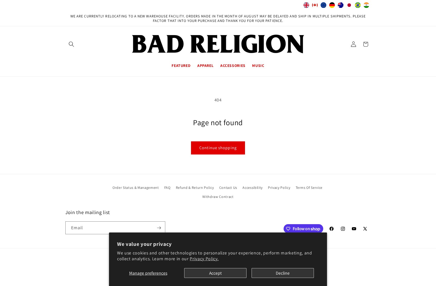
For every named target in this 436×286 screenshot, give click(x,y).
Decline (283, 273)
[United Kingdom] (306, 6)
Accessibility (252, 187)
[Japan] (349, 6)
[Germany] (332, 6)
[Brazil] (357, 6)
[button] (71, 44)
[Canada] (315, 6)
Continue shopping (218, 147)
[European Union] (323, 6)
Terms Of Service (309, 187)
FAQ (167, 187)
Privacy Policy (279, 187)
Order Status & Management (136, 187)
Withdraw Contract (217, 196)
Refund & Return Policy (195, 187)
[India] (366, 6)
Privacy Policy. (204, 259)
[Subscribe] (159, 228)
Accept (215, 273)
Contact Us (228, 187)
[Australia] (340, 6)
